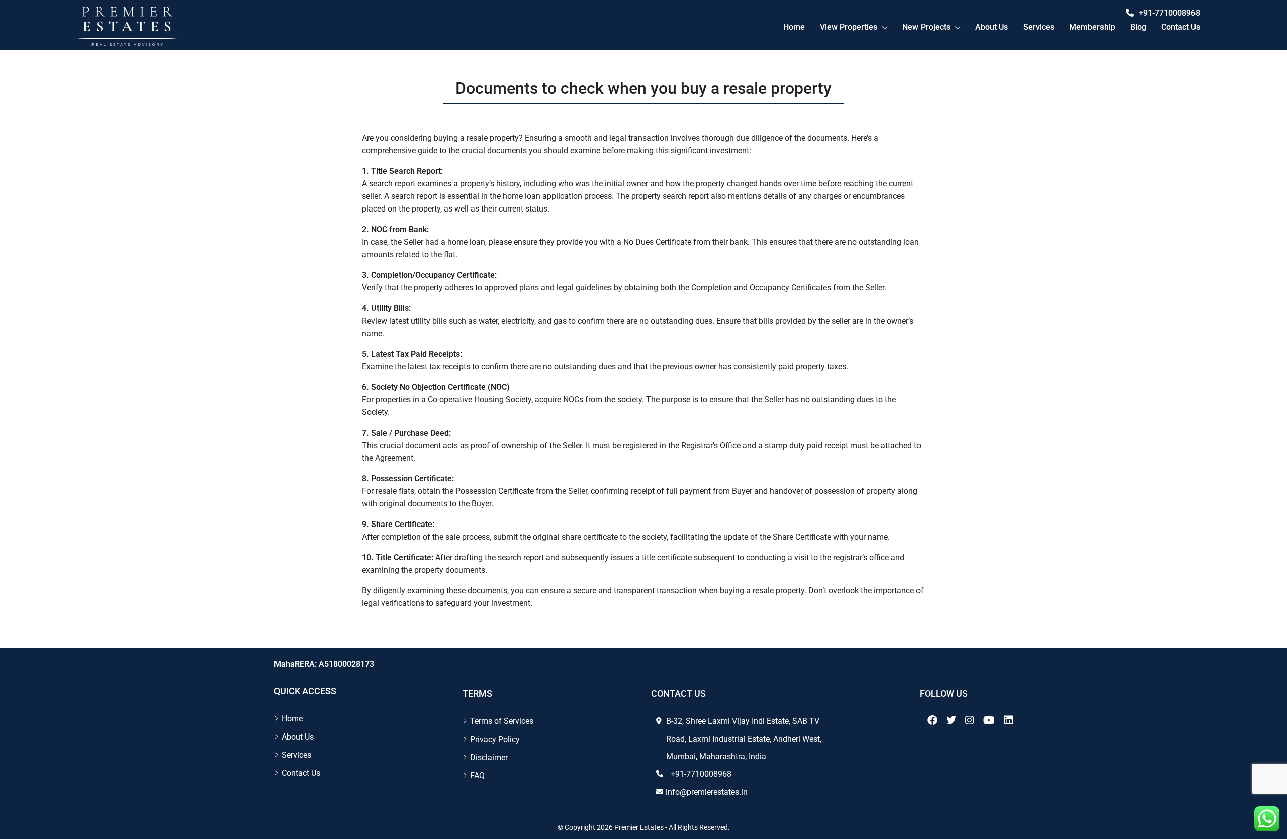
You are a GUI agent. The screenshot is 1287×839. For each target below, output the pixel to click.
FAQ (477, 775)
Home (794, 27)
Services (1038, 27)
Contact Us (301, 773)
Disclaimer (489, 757)
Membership (1092, 27)
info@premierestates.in (707, 792)
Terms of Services (501, 721)
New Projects (926, 27)
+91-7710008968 (1169, 13)
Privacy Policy (495, 739)
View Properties (848, 27)
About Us (991, 27)
